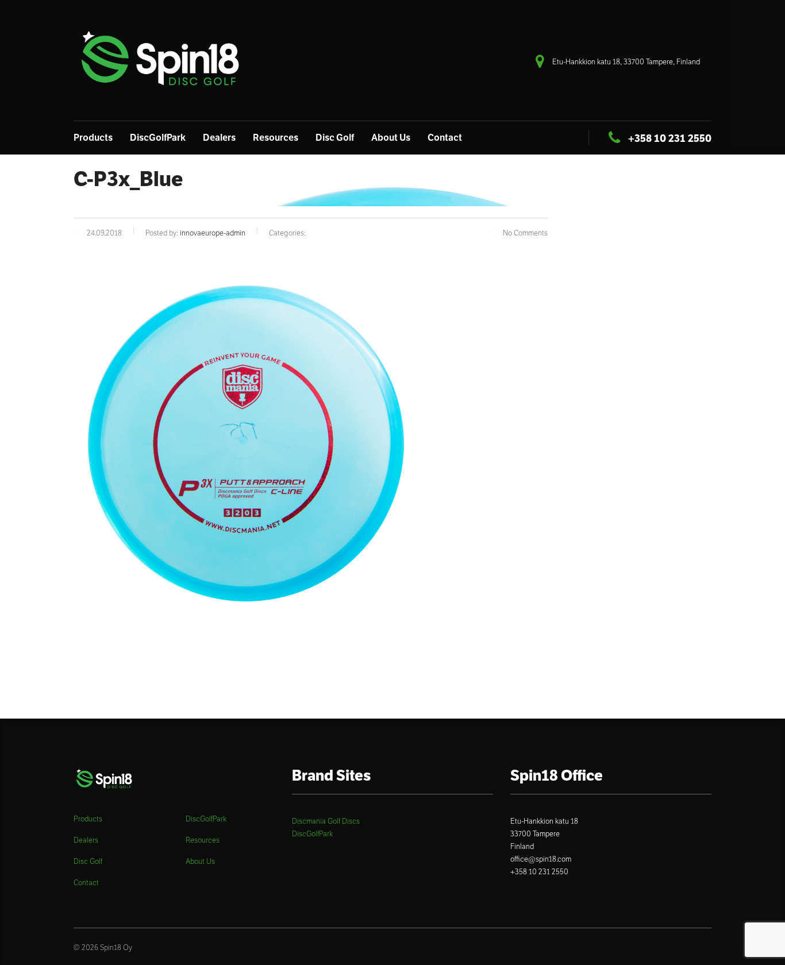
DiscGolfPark (158, 138)
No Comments (525, 233)
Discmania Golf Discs (326, 821)
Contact (445, 138)
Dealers (219, 138)
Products (93, 138)
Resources (275, 138)
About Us (390, 138)
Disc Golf (334, 138)
